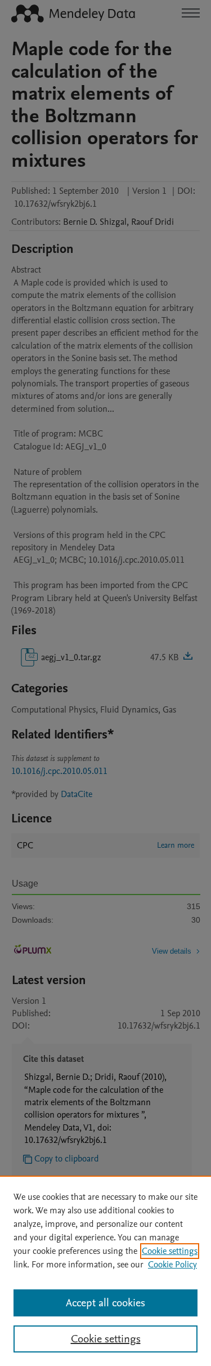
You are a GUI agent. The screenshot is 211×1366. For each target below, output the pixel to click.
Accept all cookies (105, 1303)
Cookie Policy (172, 1264)
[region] (105, 1271)
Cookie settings (169, 1251)
